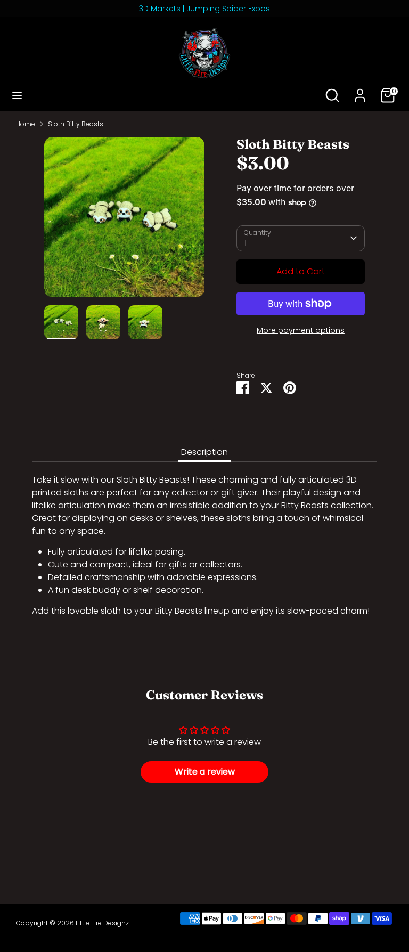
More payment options (301, 330)
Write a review (205, 772)
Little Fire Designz (102, 922)
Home (25, 123)
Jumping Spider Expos (228, 8)
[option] (124, 221)
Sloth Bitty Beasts (75, 123)
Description (204, 452)
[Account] (360, 91)
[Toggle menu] (17, 95)
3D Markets (160, 8)
